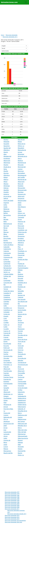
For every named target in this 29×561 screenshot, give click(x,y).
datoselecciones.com (9, 2)
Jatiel (5, 426)
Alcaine (6, 165)
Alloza (5, 182)
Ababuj (6, 139)
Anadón (6, 192)
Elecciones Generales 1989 (12, 499)
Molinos (20, 160)
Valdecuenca (22, 398)
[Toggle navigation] (26, 2)
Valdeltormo (22, 402)
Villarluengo (22, 434)
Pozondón (21, 253)
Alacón (6, 152)
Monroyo (21, 171)
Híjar (5, 402)
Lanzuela (6, 434)
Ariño (5, 205)
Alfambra (7, 175)
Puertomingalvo (23, 268)
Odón (19, 205)
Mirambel (21, 154)
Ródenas (21, 276)
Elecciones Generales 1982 (12, 495)
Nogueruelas (22, 200)
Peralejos (21, 238)
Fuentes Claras (8, 377)
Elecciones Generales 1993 (12, 500)
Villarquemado (22, 436)
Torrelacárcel (22, 362)
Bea (5, 217)
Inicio (2, 35)
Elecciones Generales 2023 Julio (13, 522)
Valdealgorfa (22, 396)
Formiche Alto (8, 356)
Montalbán (21, 173)
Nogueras (21, 198)
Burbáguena (8, 243)
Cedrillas (6, 301)
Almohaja (7, 186)
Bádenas (6, 209)
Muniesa (20, 192)
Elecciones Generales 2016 (12, 517)
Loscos (6, 447)
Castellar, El (7, 293)
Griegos (6, 396)
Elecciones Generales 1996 (12, 502)
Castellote (7, 295)
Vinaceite (21, 447)
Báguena (7, 211)
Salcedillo (21, 291)
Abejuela (6, 142)
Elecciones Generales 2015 (12, 515)
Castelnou (7, 297)
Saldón (20, 293)
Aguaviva (7, 146)
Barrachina (7, 215)
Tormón (20, 331)
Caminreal (7, 264)
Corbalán (7, 312)
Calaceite (6, 247)
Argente (6, 203)
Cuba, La (6, 325)
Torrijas (20, 375)
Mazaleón (21, 148)
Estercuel (7, 348)
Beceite (6, 219)
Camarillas (7, 261)
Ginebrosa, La (8, 394)
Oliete (20, 211)
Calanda (6, 251)
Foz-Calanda (8, 362)
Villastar (20, 442)
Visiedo (20, 449)
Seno (19, 318)
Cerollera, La (8, 308)
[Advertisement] (14, 19)
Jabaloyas (7, 421)
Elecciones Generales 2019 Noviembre (15, 520)
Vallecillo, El (21, 409)
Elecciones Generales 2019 (12, 519)
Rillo (19, 272)
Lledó (5, 445)
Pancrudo (21, 226)
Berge (5, 228)
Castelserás (7, 299)
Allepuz (6, 179)
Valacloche (21, 392)
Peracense (21, 236)
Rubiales (20, 280)
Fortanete (7, 360)
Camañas (7, 255)
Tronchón (21, 386)
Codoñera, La (8, 310)
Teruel (20, 325)
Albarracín (7, 160)
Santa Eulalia (22, 310)
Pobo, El (20, 249)
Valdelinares (22, 400)
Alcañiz (6, 171)
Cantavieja (7, 280)
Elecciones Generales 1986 (12, 497)
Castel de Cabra (9, 291)
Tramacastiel (22, 381)
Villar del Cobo (22, 430)
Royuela (20, 278)
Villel (19, 445)
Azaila (5, 207)
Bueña (6, 240)
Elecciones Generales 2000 (12, 504)
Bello (5, 221)
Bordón (6, 236)
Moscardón (21, 188)
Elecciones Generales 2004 (12, 505)
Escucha (6, 346)
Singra (20, 320)
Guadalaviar (7, 398)
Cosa (5, 318)
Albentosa (7, 163)
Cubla (5, 327)
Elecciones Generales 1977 (12, 492)
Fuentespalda (8, 383)
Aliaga (6, 177)
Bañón (6, 213)
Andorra (6, 194)
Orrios (20, 219)
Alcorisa (6, 173)
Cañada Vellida (8, 274)
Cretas (6, 320)
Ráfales (20, 270)
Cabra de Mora (8, 245)
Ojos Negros (22, 207)
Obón (19, 203)
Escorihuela (7, 344)
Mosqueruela (22, 190)
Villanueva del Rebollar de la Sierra (22, 426)
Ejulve (5, 341)
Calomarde (7, 253)
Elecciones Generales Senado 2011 (16, 514)
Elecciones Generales (11, 35)
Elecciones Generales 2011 (10, 37)
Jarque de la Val (9, 423)
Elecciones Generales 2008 (12, 507)
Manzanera (7, 451)
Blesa (5, 234)
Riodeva (20, 274)
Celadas (6, 304)
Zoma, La (21, 455)
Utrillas (20, 390)
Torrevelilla (21, 373)
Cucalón (6, 329)
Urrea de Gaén (22, 388)
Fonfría (6, 354)
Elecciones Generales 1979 (12, 493)
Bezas (5, 230)
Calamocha (7, 249)
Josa (5, 430)
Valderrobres (22, 404)
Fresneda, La (8, 365)
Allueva (6, 184)
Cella (5, 306)
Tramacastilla (22, 383)
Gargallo (6, 388)
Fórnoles (6, 358)
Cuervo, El (7, 331)
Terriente (21, 322)
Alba (5, 154)
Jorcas (5, 428)
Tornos (20, 333)
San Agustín (22, 299)
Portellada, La (22, 251)
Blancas (6, 232)
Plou (19, 247)
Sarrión (20, 312)
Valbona (20, 394)
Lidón (5, 438)
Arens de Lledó (8, 200)
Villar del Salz (22, 432)
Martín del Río (8, 453)
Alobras (6, 188)
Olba (19, 209)
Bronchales (7, 238)
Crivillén (6, 322)
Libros (5, 436)
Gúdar (6, 400)
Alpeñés (6, 190)
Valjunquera (22, 407)
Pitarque (20, 245)
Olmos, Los (21, 213)
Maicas (6, 449)
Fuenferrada (8, 371)
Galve (5, 386)
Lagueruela (7, 432)
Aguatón (6, 144)
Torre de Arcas (22, 339)
